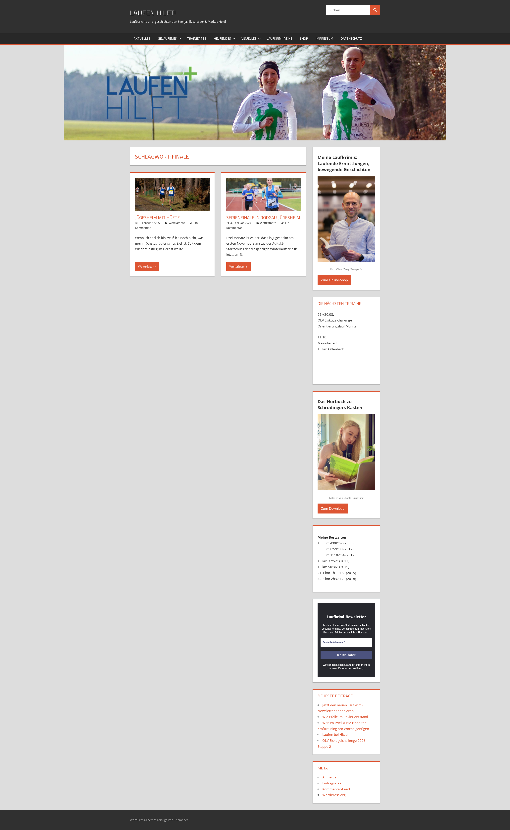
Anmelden (330, 777)
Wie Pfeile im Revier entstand (345, 716)
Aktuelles (142, 38)
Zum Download (332, 508)
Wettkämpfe (177, 223)
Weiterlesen (146, 267)
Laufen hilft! (153, 12)
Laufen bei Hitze (335, 734)
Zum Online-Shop (334, 280)
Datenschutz (351, 38)
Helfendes (222, 38)
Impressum (324, 38)
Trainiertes (196, 38)
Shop (304, 38)
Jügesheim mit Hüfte (157, 217)
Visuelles (248, 38)
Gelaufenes (167, 38)
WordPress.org (333, 795)
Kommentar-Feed (336, 789)
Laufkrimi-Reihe (279, 38)
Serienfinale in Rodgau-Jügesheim (263, 217)
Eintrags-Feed (332, 783)
